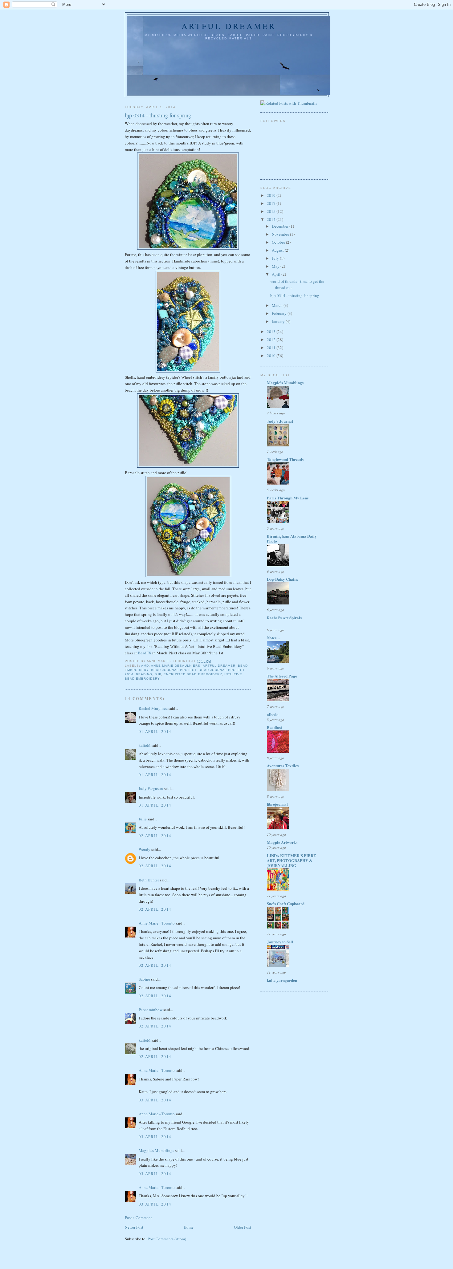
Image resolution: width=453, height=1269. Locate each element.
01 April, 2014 (155, 731)
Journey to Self (280, 942)
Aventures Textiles (283, 765)
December (280, 226)
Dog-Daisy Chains (282, 579)
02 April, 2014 (155, 835)
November (281, 234)
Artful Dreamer (229, 26)
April (276, 274)
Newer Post (134, 1227)
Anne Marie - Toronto (157, 923)
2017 (271, 203)
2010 (271, 355)
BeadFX (144, 653)
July (276, 258)
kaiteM (145, 745)
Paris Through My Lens (287, 498)
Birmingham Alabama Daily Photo (292, 538)
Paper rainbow (150, 1009)
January (279, 321)
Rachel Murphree (153, 708)
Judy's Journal (280, 421)
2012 (271, 339)
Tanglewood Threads (285, 459)
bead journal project (173, 670)
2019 (271, 195)
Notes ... (273, 638)
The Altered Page (282, 676)
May (276, 266)
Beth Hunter (149, 880)
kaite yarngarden (282, 980)
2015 (271, 211)
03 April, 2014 (155, 1100)
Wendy (144, 849)
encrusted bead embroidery (193, 674)
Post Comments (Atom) (167, 1239)
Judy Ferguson (151, 788)
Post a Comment (138, 1217)
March (278, 305)
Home (189, 1227)
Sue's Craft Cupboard (285, 903)
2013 (271, 331)
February (280, 313)
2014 (271, 219)
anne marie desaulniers (175, 665)
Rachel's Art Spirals (284, 617)
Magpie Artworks (282, 842)
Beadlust (274, 727)
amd (145, 665)
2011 (271, 347)
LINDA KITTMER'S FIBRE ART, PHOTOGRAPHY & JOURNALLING (291, 860)
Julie (143, 819)
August (278, 250)
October (279, 242)
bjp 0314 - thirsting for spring (158, 115)
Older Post (242, 1227)
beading (144, 674)
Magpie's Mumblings (156, 1150)
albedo (273, 714)
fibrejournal (277, 804)
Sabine (144, 979)
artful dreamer (219, 665)
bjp (158, 674)
